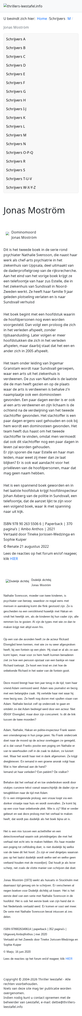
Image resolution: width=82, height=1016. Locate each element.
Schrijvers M (16, 135)
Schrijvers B (15, 47)
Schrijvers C (15, 56)
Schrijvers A (15, 39)
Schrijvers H (16, 100)
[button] (74, 39)
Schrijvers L (15, 126)
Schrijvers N (16, 143)
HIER (14, 558)
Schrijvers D (16, 65)
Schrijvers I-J (16, 108)
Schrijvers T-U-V (19, 178)
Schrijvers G (16, 91)
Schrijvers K (15, 117)
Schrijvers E (15, 74)
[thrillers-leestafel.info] (22, 6)
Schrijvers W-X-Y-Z (21, 187)
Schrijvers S (15, 170)
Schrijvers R (15, 161)
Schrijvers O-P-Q (19, 152)
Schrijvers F (15, 82)
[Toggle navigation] (77, 6)
